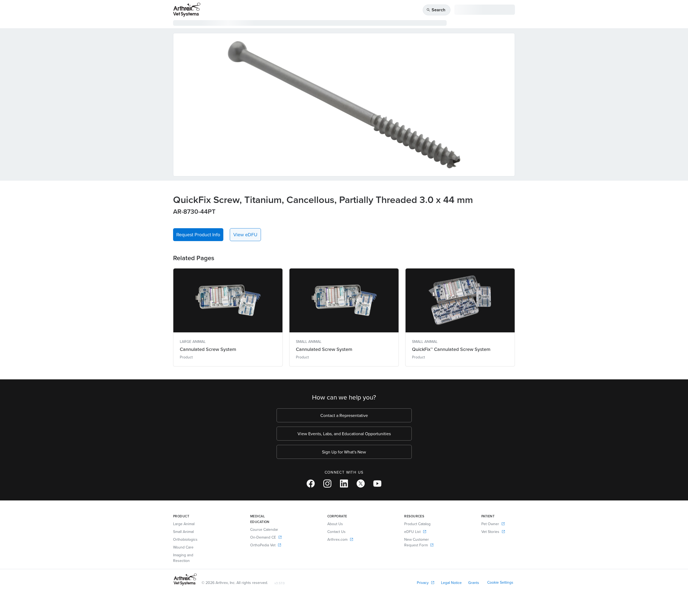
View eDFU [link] (245, 234)
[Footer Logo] (185, 579)
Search (435, 10)
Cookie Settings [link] (500, 582)
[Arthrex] (186, 10)
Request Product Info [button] (198, 234)
